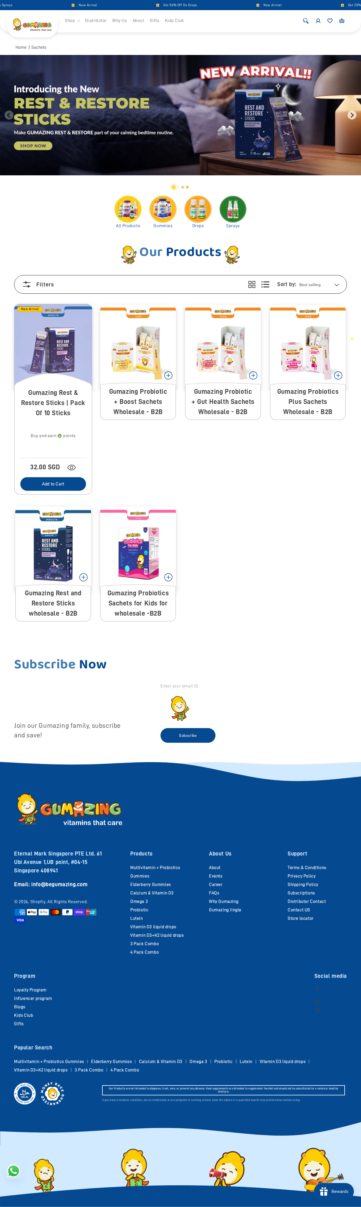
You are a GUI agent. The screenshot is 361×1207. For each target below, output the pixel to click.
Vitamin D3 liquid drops (153, 927)
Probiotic (139, 910)
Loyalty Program (30, 990)
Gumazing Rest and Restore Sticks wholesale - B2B (53, 603)
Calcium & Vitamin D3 (152, 893)
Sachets (38, 47)
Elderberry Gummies (150, 884)
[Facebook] (317, 988)
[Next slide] (351, 115)
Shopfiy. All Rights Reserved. (59, 901)
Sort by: (286, 284)
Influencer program (33, 998)
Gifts (19, 1024)
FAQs (214, 893)
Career (216, 884)
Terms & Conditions (307, 867)
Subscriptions (301, 893)
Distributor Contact (307, 901)
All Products (128, 226)
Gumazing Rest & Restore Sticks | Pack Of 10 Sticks (53, 402)
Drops (198, 226)
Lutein (136, 918)
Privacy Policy (302, 876)
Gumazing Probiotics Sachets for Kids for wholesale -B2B (138, 603)
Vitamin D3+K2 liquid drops (157, 935)
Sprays (233, 226)
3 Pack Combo (144, 943)
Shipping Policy (303, 884)
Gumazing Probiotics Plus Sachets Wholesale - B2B (307, 401)
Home (21, 47)
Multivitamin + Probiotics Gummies (49, 1061)
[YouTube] (317, 1002)
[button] (72, 20)
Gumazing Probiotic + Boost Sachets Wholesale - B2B (138, 401)
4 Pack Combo (144, 952)
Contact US (299, 910)
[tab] (174, 187)
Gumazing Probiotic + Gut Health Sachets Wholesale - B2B (222, 401)
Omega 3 (139, 901)
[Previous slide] (9, 115)
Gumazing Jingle (225, 910)
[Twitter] (317, 1010)
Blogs (19, 1007)
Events (216, 876)
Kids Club (23, 1015)
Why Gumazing (223, 901)
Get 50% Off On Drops (163, 5)
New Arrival (70, 5)
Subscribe (188, 735)
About (215, 867)
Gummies (162, 226)
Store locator (301, 918)
